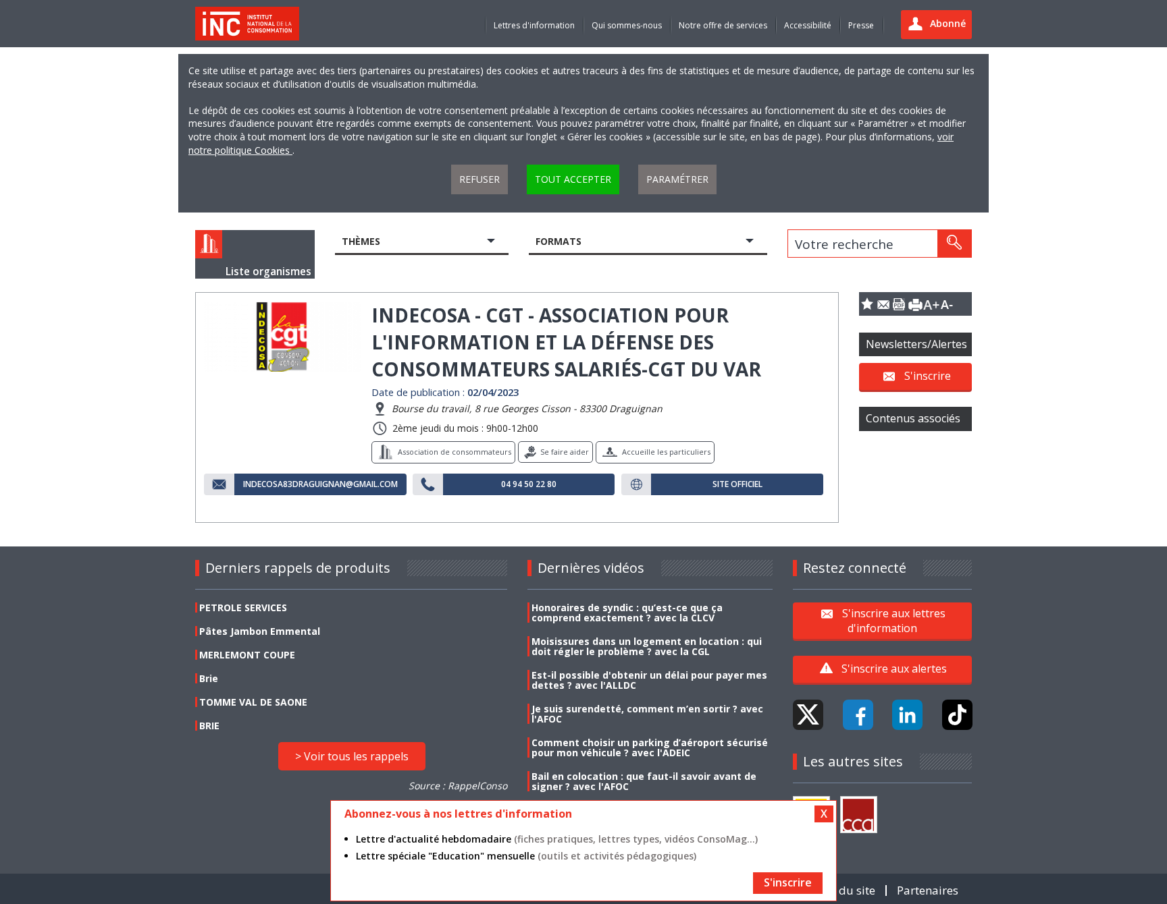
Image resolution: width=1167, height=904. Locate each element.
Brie (208, 678)
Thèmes (361, 241)
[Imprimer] (915, 304)
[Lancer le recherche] (954, 243)
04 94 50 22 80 (528, 484)
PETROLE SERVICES (243, 607)
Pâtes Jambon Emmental (259, 631)
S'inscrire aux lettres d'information (893, 620)
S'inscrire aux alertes (894, 668)
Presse (861, 25)
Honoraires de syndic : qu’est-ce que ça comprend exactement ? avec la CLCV (627, 612)
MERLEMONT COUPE (247, 654)
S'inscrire (927, 375)
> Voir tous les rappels (352, 756)
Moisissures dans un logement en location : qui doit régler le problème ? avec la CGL (646, 646)
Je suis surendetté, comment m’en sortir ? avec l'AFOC (647, 713)
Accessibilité (807, 25)
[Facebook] (858, 715)
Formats (558, 241)
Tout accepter (573, 179)
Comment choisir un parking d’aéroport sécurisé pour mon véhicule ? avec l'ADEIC (649, 747)
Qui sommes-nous (627, 25)
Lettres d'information (534, 25)
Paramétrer (677, 179)
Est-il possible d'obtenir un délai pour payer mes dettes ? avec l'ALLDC (649, 680)
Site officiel (737, 484)
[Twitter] (808, 715)
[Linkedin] (907, 715)
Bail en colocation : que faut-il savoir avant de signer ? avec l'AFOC (643, 781)
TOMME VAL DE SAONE (253, 702)
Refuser (479, 179)
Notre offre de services (723, 25)
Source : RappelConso (458, 785)
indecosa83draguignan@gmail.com (320, 484)
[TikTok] (957, 715)
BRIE (209, 725)
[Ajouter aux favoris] (867, 304)
